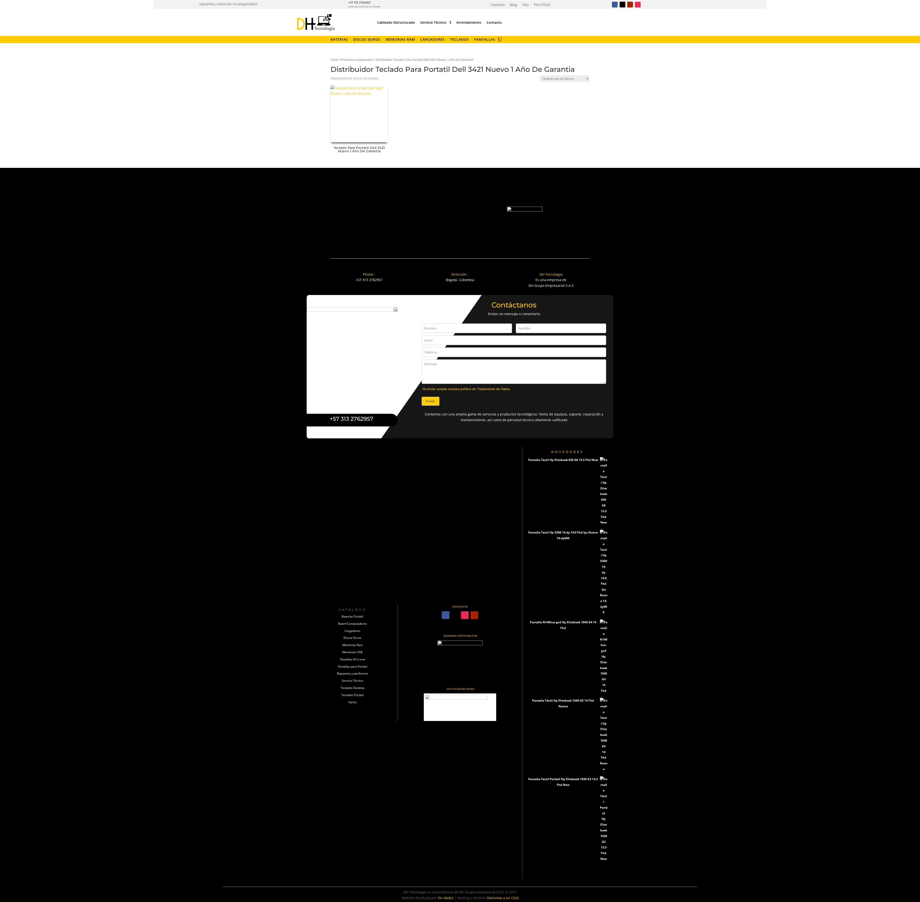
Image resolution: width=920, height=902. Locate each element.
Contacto (498, 5)
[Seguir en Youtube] (630, 4)
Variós (352, 702)
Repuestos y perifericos (352, 673)
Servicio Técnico (433, 22)
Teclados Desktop (352, 688)
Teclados (459, 40)
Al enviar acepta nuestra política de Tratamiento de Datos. (467, 389)
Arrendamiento (468, 22)
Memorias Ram (352, 645)
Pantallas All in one (352, 659)
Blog (513, 5)
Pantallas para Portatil (352, 666)
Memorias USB (352, 652)
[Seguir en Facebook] (615, 4)
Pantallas (484, 40)
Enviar (430, 401)
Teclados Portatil (352, 695)
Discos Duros (366, 40)
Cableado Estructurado (396, 22)
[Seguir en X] (622, 4)
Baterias (339, 40)
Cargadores (432, 40)
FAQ (525, 5)
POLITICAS (542, 5)
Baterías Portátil (352, 616)
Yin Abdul (445, 898)
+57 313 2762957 (359, 2)
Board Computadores (352, 624)
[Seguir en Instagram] (638, 4)
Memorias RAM (400, 40)
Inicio (334, 59)
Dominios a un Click (503, 898)
